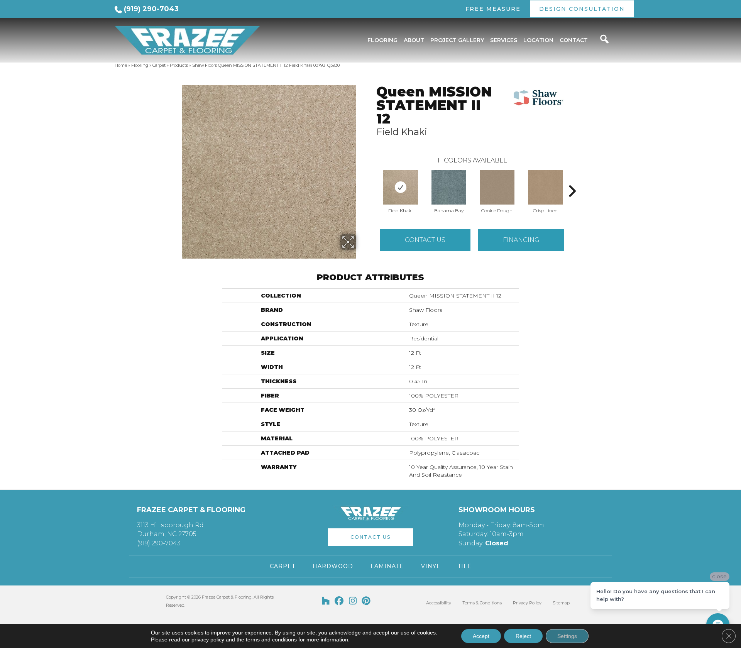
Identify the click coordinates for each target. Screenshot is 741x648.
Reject (523, 636)
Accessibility (438, 603)
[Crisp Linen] (545, 187)
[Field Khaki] (400, 187)
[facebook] (339, 601)
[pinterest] (366, 601)
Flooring (139, 65)
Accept (481, 636)
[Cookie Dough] (497, 187)
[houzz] (326, 601)
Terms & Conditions (482, 603)
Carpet (159, 65)
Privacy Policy (527, 603)
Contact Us (425, 240)
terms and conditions (271, 639)
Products (179, 65)
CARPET (282, 566)
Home (121, 65)
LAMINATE (387, 566)
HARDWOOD (333, 566)
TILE (465, 566)
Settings (567, 636)
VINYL (430, 566)
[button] (370, 537)
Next (572, 179)
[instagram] (353, 601)
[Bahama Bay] (449, 187)
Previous (372, 179)
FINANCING (521, 240)
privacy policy (207, 639)
